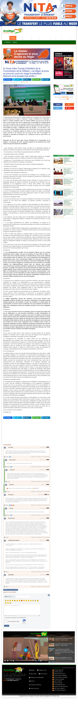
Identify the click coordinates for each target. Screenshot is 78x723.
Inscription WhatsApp (35, 684)
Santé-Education (44, 38)
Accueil (6, 38)
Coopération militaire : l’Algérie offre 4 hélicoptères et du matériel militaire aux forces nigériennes (68, 202)
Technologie (66, 38)
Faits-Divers (33, 673)
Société (19, 38)
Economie (35, 38)
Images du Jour (42, 670)
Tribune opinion (58, 675)
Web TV (32, 681)
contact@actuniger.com (12, 680)
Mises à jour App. (34, 688)
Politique (13, 38)
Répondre (33, 456)
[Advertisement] (26, 431)
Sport (53, 38)
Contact (15, 42)
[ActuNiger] (13, 31)
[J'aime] (47, 447)
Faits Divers (57, 688)
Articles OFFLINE (58, 686)
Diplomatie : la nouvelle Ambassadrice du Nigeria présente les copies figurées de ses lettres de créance (68, 181)
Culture (59, 38)
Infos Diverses (43, 673)
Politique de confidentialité (37, 677)
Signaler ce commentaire (43, 456)
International (27, 38)
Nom (8, 596)
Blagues (32, 670)
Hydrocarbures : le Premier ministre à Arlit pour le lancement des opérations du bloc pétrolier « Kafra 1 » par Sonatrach (68, 192)
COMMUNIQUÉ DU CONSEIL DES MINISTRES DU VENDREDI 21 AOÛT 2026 (68, 160)
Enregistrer (7, 625)
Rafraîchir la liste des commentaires (11, 589)
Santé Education (58, 677)
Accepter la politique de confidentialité (16, 617)
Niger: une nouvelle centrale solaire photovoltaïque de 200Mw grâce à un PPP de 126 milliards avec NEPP (68, 171)
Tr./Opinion (7, 42)
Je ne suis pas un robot (13, 621)
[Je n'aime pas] (48, 447)
